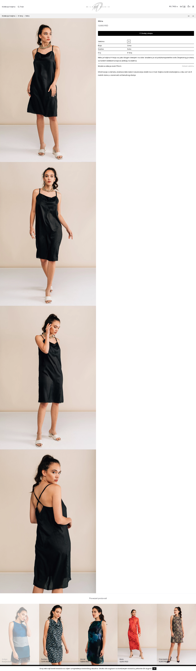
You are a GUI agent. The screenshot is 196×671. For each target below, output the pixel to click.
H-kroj (20, 16)
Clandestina (164, 659)
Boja (100, 45)
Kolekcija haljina (8, 7)
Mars (122, 659)
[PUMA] (189, 16)
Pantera (44, 659)
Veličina (101, 41)
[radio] (129, 41)
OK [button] (154, 668)
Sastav (101, 49)
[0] (188, 6)
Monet (82, 659)
